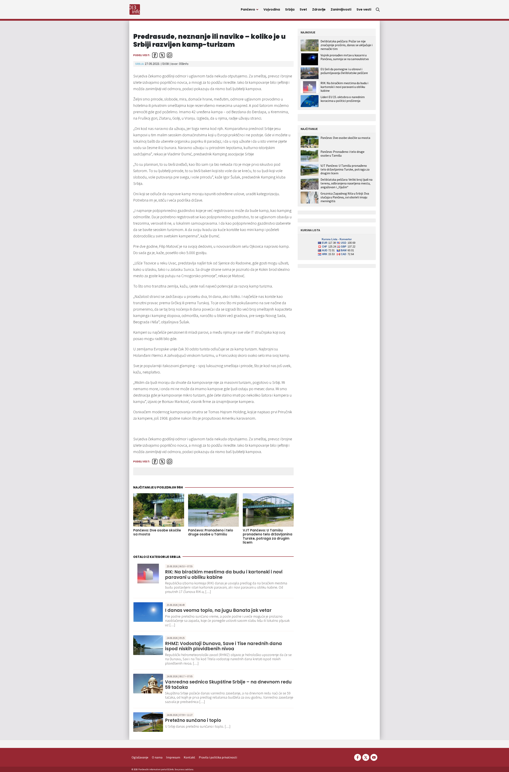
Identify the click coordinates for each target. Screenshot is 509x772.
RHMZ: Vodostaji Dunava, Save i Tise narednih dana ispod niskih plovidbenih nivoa (223, 646)
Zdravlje (318, 9)
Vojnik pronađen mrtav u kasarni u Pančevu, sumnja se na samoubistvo (345, 57)
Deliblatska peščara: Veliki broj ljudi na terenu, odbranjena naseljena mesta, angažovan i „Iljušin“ (346, 183)
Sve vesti (363, 9)
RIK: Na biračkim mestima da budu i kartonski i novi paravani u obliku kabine (224, 574)
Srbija (289, 9)
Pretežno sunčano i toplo (193, 720)
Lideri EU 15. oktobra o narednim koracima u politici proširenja (343, 99)
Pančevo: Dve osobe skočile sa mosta (157, 532)
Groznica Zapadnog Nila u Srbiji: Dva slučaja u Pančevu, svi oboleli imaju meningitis (345, 197)
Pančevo (248, 9)
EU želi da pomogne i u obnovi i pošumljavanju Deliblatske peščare (344, 71)
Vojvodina (271, 9)
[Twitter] (366, 757)
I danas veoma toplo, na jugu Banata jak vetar (218, 610)
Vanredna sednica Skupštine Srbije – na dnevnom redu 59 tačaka (228, 684)
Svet (303, 9)
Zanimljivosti (341, 9)
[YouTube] (373, 757)
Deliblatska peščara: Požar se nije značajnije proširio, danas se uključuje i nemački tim (346, 45)
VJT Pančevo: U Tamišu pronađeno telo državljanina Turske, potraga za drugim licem (267, 536)
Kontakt (189, 757)
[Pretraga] (378, 9)
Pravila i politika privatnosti (218, 757)
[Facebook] (358, 757)
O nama (157, 757)
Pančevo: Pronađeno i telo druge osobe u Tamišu (210, 532)
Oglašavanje (140, 757)
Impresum (173, 757)
